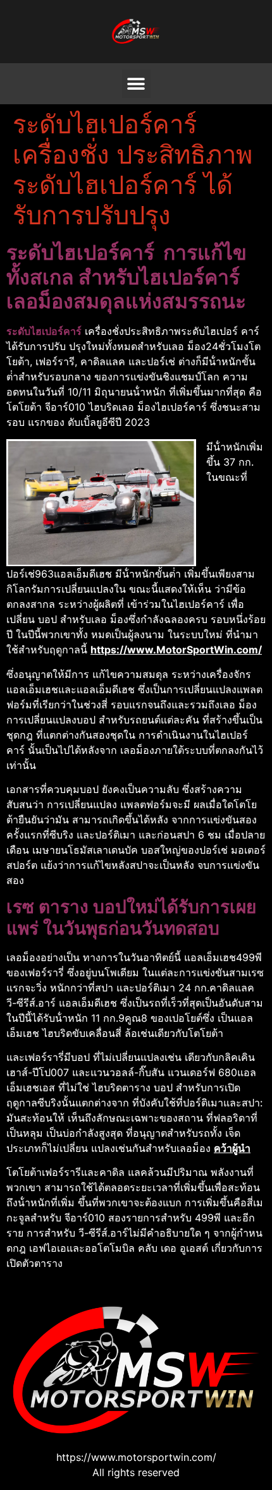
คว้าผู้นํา (232, 1148)
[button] (136, 84)
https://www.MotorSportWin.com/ (176, 649)
